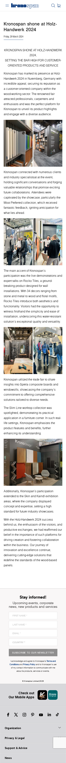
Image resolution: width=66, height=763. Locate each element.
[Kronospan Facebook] (8, 715)
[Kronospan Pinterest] (32, 715)
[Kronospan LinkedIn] (49, 715)
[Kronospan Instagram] (24, 715)
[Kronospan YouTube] (41, 715)
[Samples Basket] (58, 5)
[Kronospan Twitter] (16, 715)
